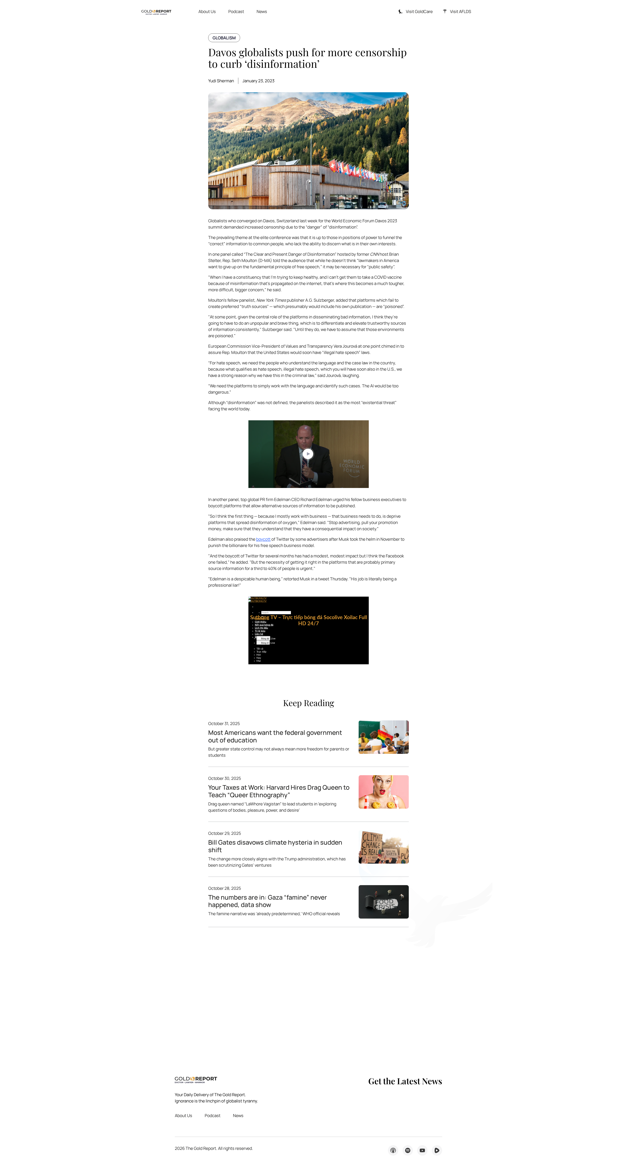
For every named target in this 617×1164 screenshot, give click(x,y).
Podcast (236, 11)
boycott (263, 539)
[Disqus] (308, 994)
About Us (207, 11)
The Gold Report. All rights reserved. (214, 1148)
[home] (156, 11)
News (262, 11)
